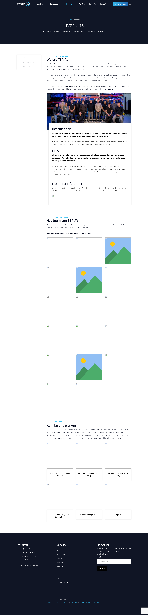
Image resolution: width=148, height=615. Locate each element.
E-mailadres (101, 557)
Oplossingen (61, 554)
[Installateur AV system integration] (60, 503)
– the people (29, 62)
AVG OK (97, 603)
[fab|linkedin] (70, 593)
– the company (30, 58)
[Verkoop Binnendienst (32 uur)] (118, 461)
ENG (129, 4)
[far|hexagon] (20, 58)
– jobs (26, 66)
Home (70, 20)
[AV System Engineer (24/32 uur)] (89, 461)
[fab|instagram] (78, 593)
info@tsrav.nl (25, 549)
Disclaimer (74, 603)
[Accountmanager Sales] (89, 503)
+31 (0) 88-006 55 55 (28, 552)
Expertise (60, 558)
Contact (59, 574)
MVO (58, 578)
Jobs (58, 570)
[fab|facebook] (74, 593)
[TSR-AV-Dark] (23, 4)
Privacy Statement (86, 603)
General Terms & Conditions (58, 603)
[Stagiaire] (118, 503)
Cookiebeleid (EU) (63, 582)
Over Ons (60, 566)
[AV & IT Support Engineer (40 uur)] (60, 461)
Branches (60, 562)
